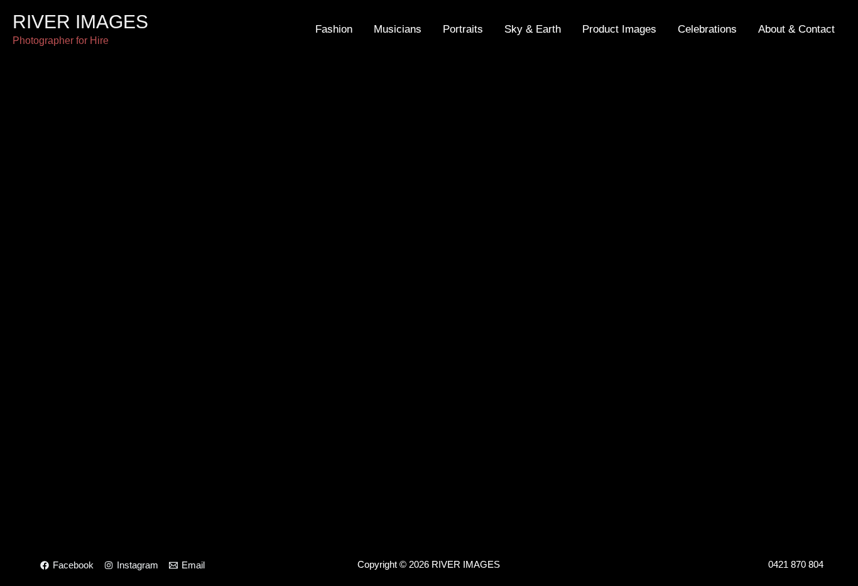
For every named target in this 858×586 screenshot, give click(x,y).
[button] (18, 272)
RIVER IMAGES (80, 21)
